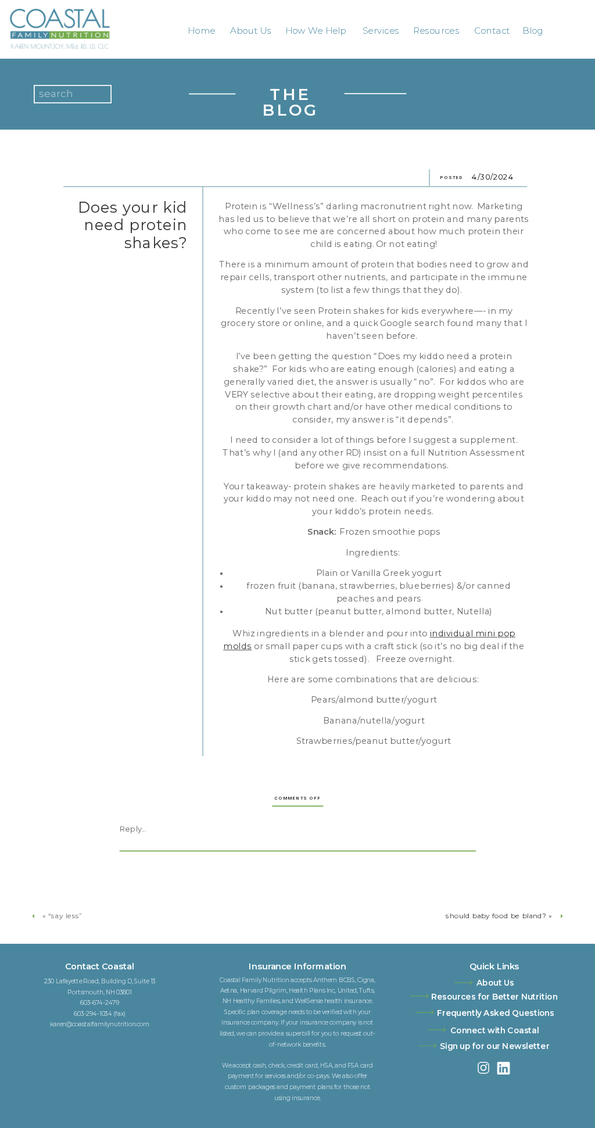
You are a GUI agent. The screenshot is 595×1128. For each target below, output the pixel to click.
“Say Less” (65, 915)
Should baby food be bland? (496, 915)
